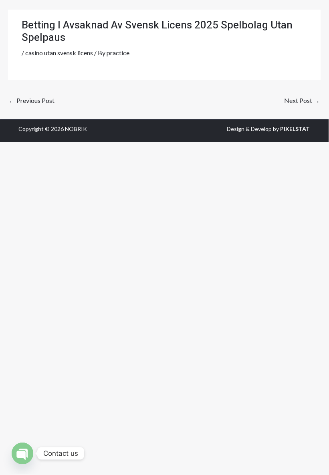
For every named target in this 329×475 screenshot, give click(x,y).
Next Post (302, 100)
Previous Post (31, 100)
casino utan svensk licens (59, 52)
